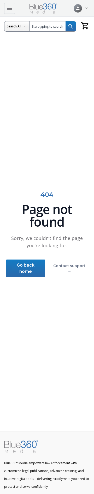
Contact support (69, 268)
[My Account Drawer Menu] (81, 8)
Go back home (25, 268)
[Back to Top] (82, 486)
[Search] (71, 26)
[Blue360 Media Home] (43, 8)
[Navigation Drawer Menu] (9, 8)
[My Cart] (85, 25)
